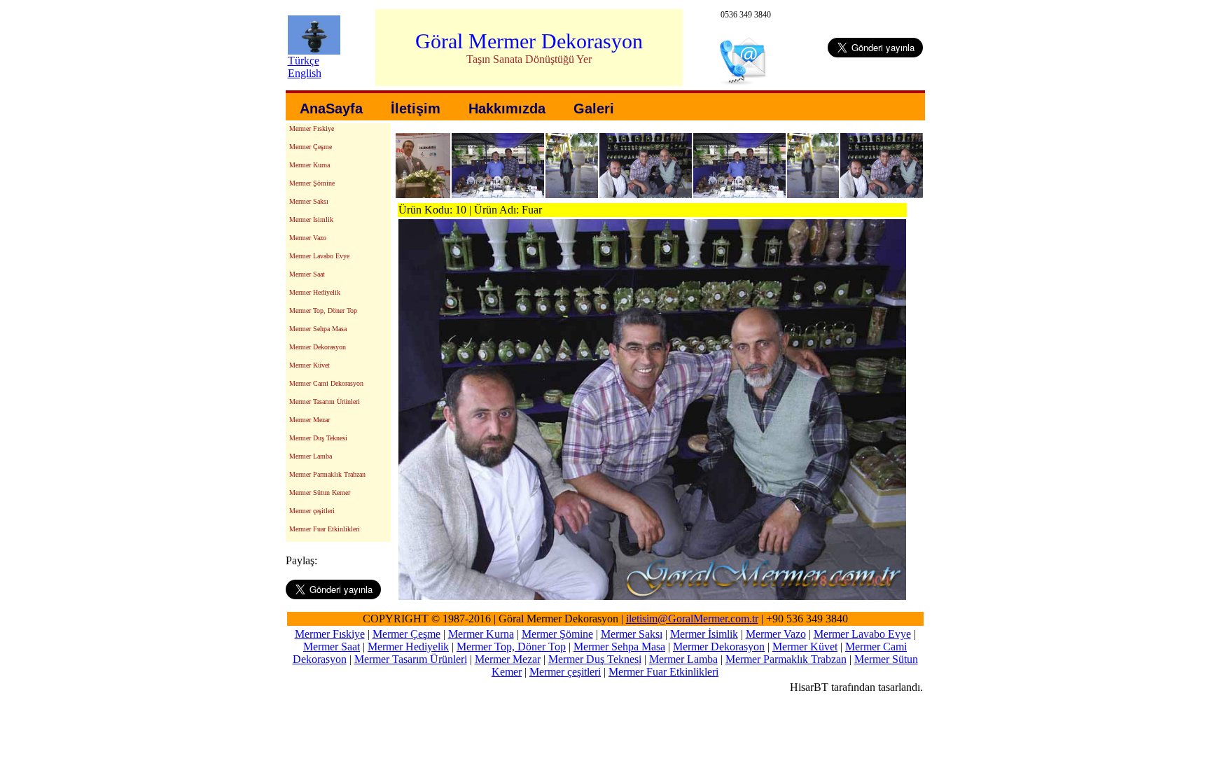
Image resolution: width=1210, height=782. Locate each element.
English (304, 73)
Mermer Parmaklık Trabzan (327, 474)
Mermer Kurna (309, 165)
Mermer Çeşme (310, 147)
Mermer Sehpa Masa (318, 329)
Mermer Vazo (307, 238)
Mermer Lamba (310, 456)
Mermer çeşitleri (312, 511)
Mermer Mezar (309, 420)
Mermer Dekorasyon (317, 347)
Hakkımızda (506, 108)
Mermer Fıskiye (311, 128)
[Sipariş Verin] (744, 82)
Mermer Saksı (308, 201)
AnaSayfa (331, 108)
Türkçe (303, 61)
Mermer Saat (307, 274)
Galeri (593, 108)
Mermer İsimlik (311, 219)
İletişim (415, 108)
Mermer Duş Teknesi (318, 438)
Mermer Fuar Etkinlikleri (324, 529)
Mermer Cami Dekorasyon (326, 383)
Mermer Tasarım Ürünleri (324, 401)
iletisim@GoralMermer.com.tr (692, 618)
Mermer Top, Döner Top (323, 310)
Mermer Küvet (309, 365)
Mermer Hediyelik (314, 292)
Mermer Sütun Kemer (319, 492)
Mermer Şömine (312, 183)
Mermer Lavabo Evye (319, 256)
